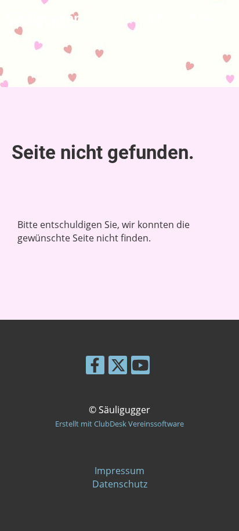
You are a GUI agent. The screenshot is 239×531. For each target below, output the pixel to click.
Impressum (119, 470)
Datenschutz (119, 484)
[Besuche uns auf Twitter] (117, 367)
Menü (209, 18)
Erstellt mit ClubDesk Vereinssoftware (119, 423)
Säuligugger (42, 18)
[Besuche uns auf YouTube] (140, 367)
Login (148, 17)
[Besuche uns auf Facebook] (95, 367)
